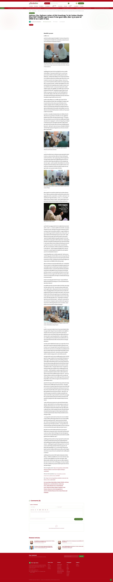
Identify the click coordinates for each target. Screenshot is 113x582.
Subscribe (81, 556)
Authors (49, 567)
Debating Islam (59, 572)
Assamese (68, 571)
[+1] (40, 509)
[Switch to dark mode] (76, 3)
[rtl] (37, 509)
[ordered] (42, 509)
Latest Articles (59, 564)
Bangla (68, 568)
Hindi (67, 565)
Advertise (77, 565)
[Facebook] (30, 575)
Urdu (67, 564)
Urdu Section (59, 567)
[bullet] (43, 509)
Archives (49, 568)
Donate (77, 564)
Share (32, 24)
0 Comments (63, 21)
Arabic (68, 567)
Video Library (59, 565)
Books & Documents (60, 571)
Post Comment (79, 519)
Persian (68, 574)
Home (49, 564)
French (68, 575)
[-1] (39, 509)
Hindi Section (32, 13)
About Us (49, 565)
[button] (35, 509)
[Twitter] (32, 575)
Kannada (68, 572)
